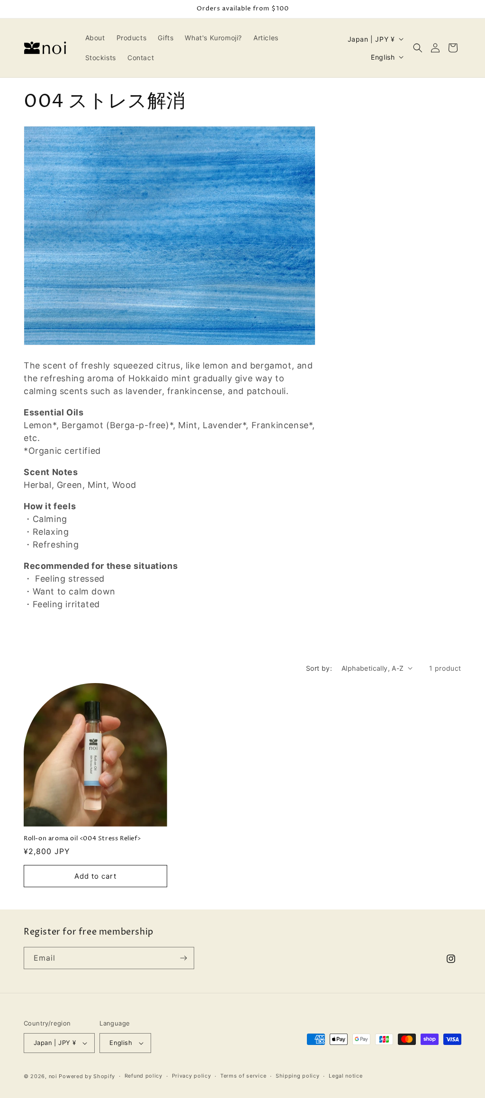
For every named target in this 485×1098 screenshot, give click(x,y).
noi (53, 1076)
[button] (417, 47)
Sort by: (319, 668)
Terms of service (243, 1075)
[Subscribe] (183, 958)
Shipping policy (298, 1075)
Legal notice (345, 1075)
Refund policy (143, 1075)
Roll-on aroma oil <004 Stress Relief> (82, 839)
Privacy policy (191, 1075)
